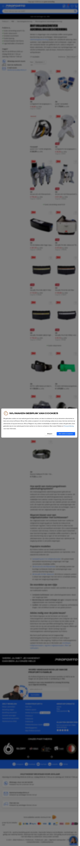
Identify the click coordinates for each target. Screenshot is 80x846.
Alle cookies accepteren (66, 434)
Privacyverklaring (69, 426)
